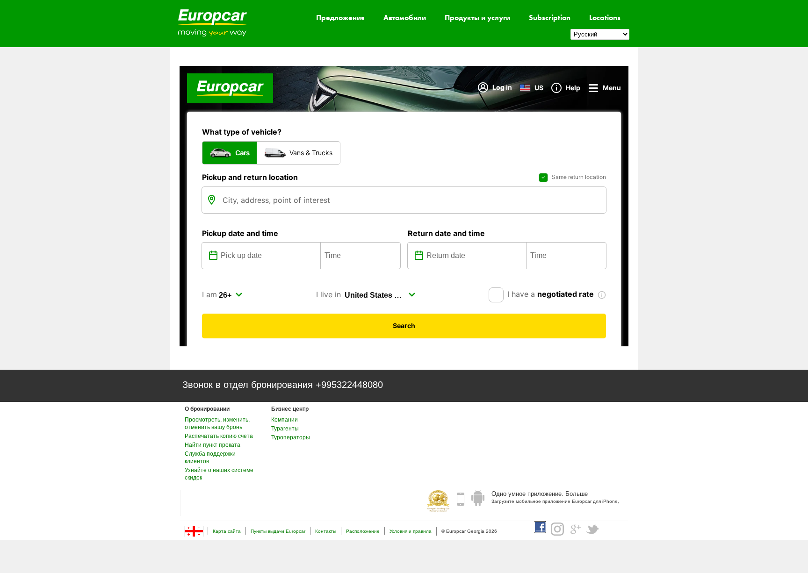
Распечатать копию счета (219, 436)
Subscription (549, 17)
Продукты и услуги (477, 17)
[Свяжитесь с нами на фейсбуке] (540, 527)
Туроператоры (290, 437)
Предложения (340, 17)
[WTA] (438, 502)
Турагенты (285, 428)
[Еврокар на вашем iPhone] (460, 498)
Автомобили (404, 17)
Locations (604, 17)
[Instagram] (557, 529)
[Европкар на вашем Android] (477, 498)
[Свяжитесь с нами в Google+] (575, 529)
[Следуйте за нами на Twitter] (592, 529)
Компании (284, 419)
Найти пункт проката (212, 445)
